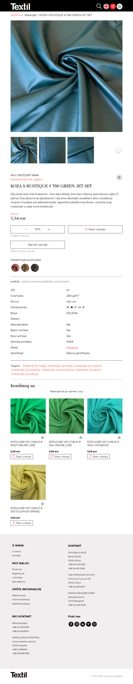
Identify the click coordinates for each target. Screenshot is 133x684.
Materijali (30, 15)
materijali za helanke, (26, 369)
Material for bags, (35, 365)
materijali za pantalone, (58, 369)
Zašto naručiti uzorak (23, 251)
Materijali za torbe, (60, 365)
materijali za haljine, (88, 365)
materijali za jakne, (88, 369)
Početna (16, 15)
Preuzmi (72, 347)
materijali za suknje (24, 374)
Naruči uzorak (37, 244)
